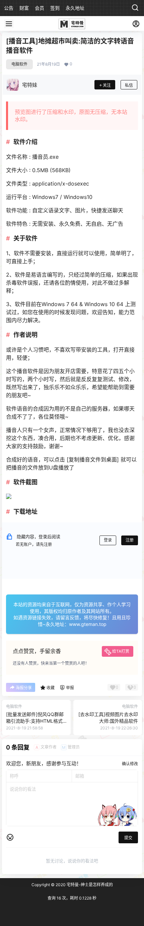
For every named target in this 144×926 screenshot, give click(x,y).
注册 (130, 540)
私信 (129, 85)
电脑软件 (19, 64)
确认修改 (130, 763)
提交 (128, 837)
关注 (107, 85)
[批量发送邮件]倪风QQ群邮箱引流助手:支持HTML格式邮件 (35, 720)
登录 (108, 540)
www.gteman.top (87, 624)
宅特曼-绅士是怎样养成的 (89, 884)
